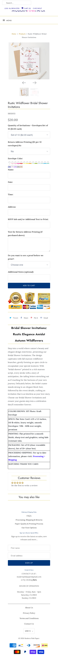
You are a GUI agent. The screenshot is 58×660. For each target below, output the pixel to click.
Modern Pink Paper (31, 638)
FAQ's (29, 516)
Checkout (37, 8)
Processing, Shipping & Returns (29, 520)
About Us (29, 607)
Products (22, 34)
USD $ (28, 631)
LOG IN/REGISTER (12, 8)
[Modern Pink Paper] (29, 11)
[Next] (34, 82)
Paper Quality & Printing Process (29, 524)
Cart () (27, 8)
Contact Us (29, 624)
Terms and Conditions (29, 618)
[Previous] (24, 82)
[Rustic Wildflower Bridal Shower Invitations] (29, 60)
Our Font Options (29, 527)
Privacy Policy (29, 613)
